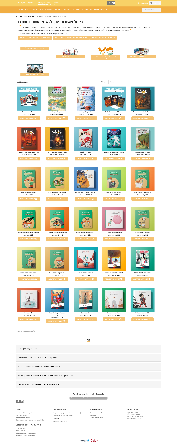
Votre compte (96, 409)
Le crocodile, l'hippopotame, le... (85, 192)
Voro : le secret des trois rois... (142, 112)
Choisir (134, 82)
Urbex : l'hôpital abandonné (142, 273)
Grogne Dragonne (57, 112)
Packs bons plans (101, 10)
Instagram (113, 3)
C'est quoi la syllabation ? (28, 348)
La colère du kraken (85, 152)
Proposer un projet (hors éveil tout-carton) (67, 413)
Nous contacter (21, 431)
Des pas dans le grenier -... (57, 273)
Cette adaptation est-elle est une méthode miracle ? (39, 384)
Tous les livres (24, 10)
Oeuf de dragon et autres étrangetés (57, 314)
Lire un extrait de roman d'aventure (71, 38)
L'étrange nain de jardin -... (28, 192)
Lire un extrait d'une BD (103, 38)
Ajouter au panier (28, 118)
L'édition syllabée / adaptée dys (26, 433)
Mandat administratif (23, 417)
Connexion (93, 415)
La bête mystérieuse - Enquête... (57, 232)
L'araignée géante (86, 112)
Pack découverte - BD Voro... (114, 112)
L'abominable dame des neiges (114, 152)
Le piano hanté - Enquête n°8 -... (114, 192)
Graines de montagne (114, 313)
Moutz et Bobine (29, 313)
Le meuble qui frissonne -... (29, 273)
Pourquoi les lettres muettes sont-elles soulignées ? (39, 366)
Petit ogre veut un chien (142, 313)
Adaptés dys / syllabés (42, 10)
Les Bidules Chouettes (82, 10)
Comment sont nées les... (86, 273)
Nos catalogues (21, 428)
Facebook (109, 3)
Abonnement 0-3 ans (62, 10)
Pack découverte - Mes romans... (29, 112)
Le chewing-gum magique (114, 232)
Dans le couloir (86, 313)
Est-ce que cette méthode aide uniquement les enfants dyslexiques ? (46, 375)
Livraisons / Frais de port (24, 413)
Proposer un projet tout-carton (63, 415)
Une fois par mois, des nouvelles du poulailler (88, 394)
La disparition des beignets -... (142, 232)
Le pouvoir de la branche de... (142, 192)
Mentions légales (21, 415)
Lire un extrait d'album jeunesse (35, 38)
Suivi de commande (96, 413)
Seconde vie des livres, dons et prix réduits (30, 420)
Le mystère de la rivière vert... (57, 192)
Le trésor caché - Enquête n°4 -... (85, 232)
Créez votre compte (96, 417)
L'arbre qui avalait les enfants (114, 273)
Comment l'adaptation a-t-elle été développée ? (37, 357)
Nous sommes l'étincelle (142, 152)
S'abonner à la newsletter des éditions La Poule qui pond (88, 398)
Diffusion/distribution (60, 422)
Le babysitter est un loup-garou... (29, 232)
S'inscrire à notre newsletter (25, 435)
